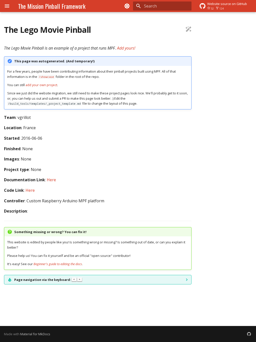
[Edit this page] (189, 30)
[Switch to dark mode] (127, 6)
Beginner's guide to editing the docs (58, 264)
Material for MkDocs (35, 334)
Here (51, 180)
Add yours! (126, 48)
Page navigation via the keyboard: (47, 279)
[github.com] (249, 334)
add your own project (41, 85)
